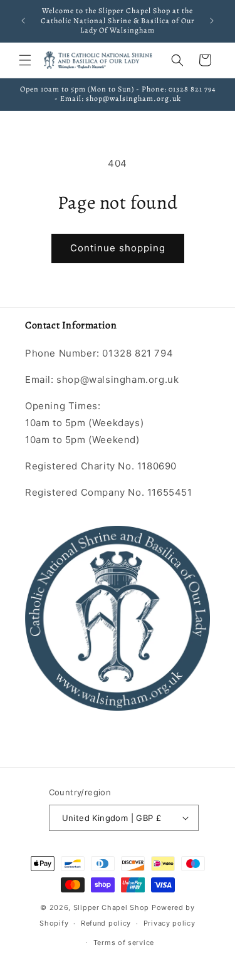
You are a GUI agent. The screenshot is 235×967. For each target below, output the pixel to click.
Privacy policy (170, 923)
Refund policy (106, 923)
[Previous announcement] (23, 20)
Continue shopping (117, 248)
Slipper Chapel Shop (111, 907)
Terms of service (123, 942)
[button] (25, 60)
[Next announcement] (212, 20)
